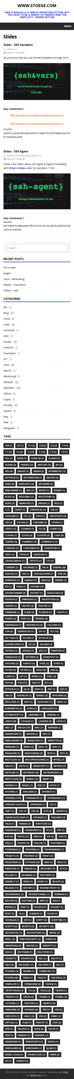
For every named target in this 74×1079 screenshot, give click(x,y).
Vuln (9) (38, 1028)
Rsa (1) (56, 900)
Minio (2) (29, 746)
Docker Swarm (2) (15, 592)
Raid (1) (48, 862)
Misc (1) (56, 746)
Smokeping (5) (13, 945)
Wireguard (9, 428)
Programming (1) (54, 849)
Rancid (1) (30, 868)
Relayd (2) (58, 881)
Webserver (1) (13, 1041)
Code (6, 324)
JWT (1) (51, 689)
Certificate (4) (58, 516)
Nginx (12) (32, 778)
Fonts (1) (62, 612)
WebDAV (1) (24, 1035)
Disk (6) (62, 573)
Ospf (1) (9, 811)
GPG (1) (42, 650)
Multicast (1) (12, 759)
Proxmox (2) (31, 855)
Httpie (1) (25, 670)
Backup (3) (52, 477)
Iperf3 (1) (37, 676)
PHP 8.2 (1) (23, 836)
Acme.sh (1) (37, 458)
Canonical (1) (38, 509)
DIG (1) (25, 573)
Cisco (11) (10, 528)
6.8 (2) (42, 445)
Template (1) (12, 984)
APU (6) (9, 471)
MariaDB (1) (54, 727)
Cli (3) (42, 528)
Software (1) (25, 952)
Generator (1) (26, 631)
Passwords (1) (33, 830)
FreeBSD (8, 347)
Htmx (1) (58, 663)
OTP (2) (47, 811)
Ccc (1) (27, 516)
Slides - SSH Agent (15, 151)
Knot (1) (62, 701)
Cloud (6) (27, 535)
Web (5, 422)
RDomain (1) (28, 875)
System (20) (11, 977)
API (5, 307)
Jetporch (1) (12, 689)
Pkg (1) (9, 843)
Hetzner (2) (31, 657)
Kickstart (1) (45, 701)
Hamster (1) (58, 650)
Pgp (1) (61, 830)
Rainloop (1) (12, 868)
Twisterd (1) (31, 1003)
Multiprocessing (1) (37, 759)
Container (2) (31, 548)
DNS (6, 336)
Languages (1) (49, 708)
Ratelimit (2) (48, 868)
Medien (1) (32, 733)
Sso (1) (60, 964)
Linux (6, 364)
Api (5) (59, 464)
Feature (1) (44, 605)
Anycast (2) (44, 464)
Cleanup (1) (27, 528)
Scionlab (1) (12, 920)
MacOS (7, 370)
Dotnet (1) (36, 592)
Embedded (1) (29, 599)
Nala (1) (9, 766)
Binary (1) (59, 490)
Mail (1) (39, 727)
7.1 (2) (8, 451)
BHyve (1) (44, 490)
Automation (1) (33, 477)
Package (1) (39, 817)
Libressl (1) (53, 714)
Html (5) (44, 663)
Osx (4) (35, 811)
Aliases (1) (54, 458)
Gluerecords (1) (14, 644)
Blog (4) (9, 496)
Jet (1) (48, 682)
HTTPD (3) (10, 670)
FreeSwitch (9, 353)
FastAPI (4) (27, 605)
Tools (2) (45, 990)
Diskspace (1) (12, 580)
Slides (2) (50, 939)
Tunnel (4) (61, 996)
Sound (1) (10, 958)
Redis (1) (28, 881)
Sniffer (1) (32, 945)
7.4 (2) (42, 451)
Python (7, 393)
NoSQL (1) (27, 785)
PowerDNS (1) (13, 849)
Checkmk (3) (40, 522)
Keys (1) (28, 701)
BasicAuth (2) (26, 484)
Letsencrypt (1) (14, 714)
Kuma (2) (31, 708)
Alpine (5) (10, 464)
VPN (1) (9, 1028)
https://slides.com (20, 168)
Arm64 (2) (38, 471)
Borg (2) (9, 503)
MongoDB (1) (12, 753)
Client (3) (55, 528)
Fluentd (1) (45, 612)
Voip (5, 416)
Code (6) (59, 535)
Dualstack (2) (55, 592)
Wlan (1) (51, 1048)
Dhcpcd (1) (11, 573)
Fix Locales (9, 267)
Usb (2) (58, 1009)
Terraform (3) (32, 984)
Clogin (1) (11, 535)
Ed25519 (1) (11, 599)
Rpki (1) (44, 900)
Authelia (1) (12, 477)
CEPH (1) (40, 516)
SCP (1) (27, 920)
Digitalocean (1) (43, 573)
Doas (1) (21, 586)
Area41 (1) (23, 471)
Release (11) (11, 887)
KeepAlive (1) (24, 695)
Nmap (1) (47, 778)
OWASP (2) (61, 811)
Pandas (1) (25, 823)
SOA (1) (9, 952)
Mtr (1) (51, 753)
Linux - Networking (13, 279)
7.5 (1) (53, 451)
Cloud (6, 318)
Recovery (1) (47, 875)
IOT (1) (23, 676)
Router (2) (11, 900)
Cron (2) (24, 554)
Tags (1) (41, 977)
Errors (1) (11, 605)
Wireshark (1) (33, 1048)
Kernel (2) (41, 695)
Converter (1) (52, 548)
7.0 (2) (65, 445)
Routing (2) (28, 900)
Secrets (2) (28, 926)
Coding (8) (11, 541)
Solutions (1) (45, 952)
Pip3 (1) (62, 836)
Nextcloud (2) (13, 778)
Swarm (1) (28, 971)
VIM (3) (42, 1016)
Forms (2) (10, 618)
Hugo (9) (41, 670)
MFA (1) (46, 733)
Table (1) (28, 977)
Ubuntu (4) (49, 1003)
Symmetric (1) (47, 971)
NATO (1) (23, 766)
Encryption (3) (50, 599)
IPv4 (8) (9, 682)
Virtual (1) (11, 1022)
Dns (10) (45, 580)
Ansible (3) (27, 464)
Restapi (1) (29, 887)
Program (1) (32, 849)
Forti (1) (25, 618)
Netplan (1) (11, 772)
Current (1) (11, 567)
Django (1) (30, 580)
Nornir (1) (11, 785)
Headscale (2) (12, 657)
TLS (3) (31, 990)
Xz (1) (8, 1061)
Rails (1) (61, 862)
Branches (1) (26, 503)
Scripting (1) (58, 920)
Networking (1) (52, 772)
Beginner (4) (46, 484)
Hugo (65, 1072)
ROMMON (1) (61, 894)
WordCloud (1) (36, 1054)
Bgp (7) (30, 490)
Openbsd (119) (13, 798)
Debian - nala (10, 290)
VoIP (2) (56, 1022)
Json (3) (38, 689)
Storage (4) (11, 971)
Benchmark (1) (13, 490)
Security (7, 405)
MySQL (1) (59, 759)
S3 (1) (21, 913)
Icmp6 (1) (10, 676)
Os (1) (53, 804)
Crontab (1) (40, 554)
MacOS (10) (24, 727)
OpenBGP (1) (48, 791)
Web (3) (9, 1035)
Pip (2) (50, 836)
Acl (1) (8, 458)
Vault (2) (29, 1016)
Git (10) (54, 631)
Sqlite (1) (56, 958)
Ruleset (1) (57, 907)
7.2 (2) (19, 451)
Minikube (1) (12, 746)
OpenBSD (20, 52)
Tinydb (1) (51, 984)
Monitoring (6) (34, 753)
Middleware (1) (14, 740)
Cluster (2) (43, 535)
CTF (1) (50, 560)
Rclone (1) (11, 875)
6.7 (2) (31, 445)
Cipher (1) (56, 522)
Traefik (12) (11, 996)
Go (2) (32, 644)
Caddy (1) (20, 509)
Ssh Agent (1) (25, 964)
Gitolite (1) (45, 637)
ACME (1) (21, 458)
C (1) (7, 509)
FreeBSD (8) (41, 618)
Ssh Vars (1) (44, 964)
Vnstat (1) (42, 1022)
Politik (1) (40, 843)
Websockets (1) (34, 1041)
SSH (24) (9, 964)
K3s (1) (63, 689)
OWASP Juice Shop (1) (17, 817)
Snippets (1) (49, 945)
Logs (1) (60, 721)
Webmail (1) (41, 1035)
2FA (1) (8, 445)
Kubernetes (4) (13, 708)
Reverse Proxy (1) (50, 887)
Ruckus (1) (40, 907)
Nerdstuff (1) (41, 766)
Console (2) (12, 548)
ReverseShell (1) (14, 894)
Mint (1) (43, 746)
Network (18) (31, 772)
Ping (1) (38, 836)
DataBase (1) (30, 567)
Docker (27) (37, 586)
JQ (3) (27, 689)
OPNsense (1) (37, 804)
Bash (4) (9, 484)
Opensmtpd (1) (34, 798)
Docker (7, 341)
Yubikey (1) (22, 1061)
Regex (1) (42, 881)
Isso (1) (36, 682)
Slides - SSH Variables (18, 45)
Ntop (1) (55, 785)
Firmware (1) (12, 612)
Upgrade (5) (31, 1009)
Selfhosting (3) (36, 932)
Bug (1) (58, 503)
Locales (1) (27, 721)
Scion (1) (52, 913)
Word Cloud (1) (14, 1054)
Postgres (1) (58, 843)
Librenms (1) (35, 714)
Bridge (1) (44, 503)
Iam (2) (54, 670)
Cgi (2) (8, 522)
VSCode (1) (23, 1028)
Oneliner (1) (30, 791)
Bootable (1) (26, 496)
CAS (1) (54, 509)
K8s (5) (8, 695)
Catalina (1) (12, 516)
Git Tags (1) (11, 637)
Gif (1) (42, 631)
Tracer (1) (61, 990)
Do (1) (8, 586)
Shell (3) (10, 939)
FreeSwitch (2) (34, 625)
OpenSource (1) (56, 798)
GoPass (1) (28, 650)
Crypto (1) (35, 560)
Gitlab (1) (28, 637)
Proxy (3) (48, 855)
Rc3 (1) (63, 868)
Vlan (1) (26, 1022)
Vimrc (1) (56, 1016)
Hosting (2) (11, 663)
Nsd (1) (41, 785)
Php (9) (9, 836)
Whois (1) (53, 1041)
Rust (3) (9, 913)
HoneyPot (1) (51, 657)
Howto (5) (29, 663)
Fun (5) (9, 631)
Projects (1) (12, 855)
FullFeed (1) (54, 625)
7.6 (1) (64, 451)
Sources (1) (27, 958)
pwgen (7, 273)
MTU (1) (64, 753)
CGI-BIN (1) (22, 522)
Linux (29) (10, 721)
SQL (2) (42, 958)
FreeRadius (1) (13, 625)
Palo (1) (9, 823)
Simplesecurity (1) (30, 939)
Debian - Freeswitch (14, 284)
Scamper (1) (35, 913)
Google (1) (11, 650)
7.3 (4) (31, 451)
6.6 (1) (20, 445)
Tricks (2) (28, 996)
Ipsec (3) (51, 676)
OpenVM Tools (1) (15, 804)
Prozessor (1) (13, 862)
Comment (9, 330)
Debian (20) (59, 567)
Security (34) (46, 926)
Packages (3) (58, 817)
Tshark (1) (44, 996)
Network (11, 52)
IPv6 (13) (22, 682)
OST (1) (22, 811)
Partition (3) (43, 823)
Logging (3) (45, 721)
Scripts (7, 399)
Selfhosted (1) (13, 932)
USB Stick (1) (12, 1016)
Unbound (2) (12, 1009)
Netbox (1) (60, 766)
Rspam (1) (10, 907)
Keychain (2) (59, 695)
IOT (5, 359)
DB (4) (45, 567)
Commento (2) (49, 541)
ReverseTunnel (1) (39, 894)
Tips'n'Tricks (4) (14, 990)
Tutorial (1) (12, 1003)
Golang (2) (46, 644)
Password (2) (12, 830)
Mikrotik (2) (55, 740)
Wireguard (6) (13, 1048)
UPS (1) (46, 1009)
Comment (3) (29, 541)
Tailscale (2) (58, 977)
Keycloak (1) (12, 701)
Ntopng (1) (11, 791)
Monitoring (9, 376)
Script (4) (41, 920)
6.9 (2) (54, 445)
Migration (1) (35, 740)
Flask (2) (29, 612)
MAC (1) (9, 727)
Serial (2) (54, 932)
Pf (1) (49, 830)
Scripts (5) (11, 926)
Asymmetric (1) (57, 471)
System (7, 411)
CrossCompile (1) (15, 560)
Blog (6, 313)
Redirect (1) (12, 881)
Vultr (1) (53, 1028)
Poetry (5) (23, 843)
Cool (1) (9, 554)
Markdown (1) (13, 733)
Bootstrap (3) (47, 496)
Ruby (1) (24, 907)
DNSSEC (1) (61, 580)
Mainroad (35, 1075)
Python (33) (32, 862)
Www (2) (55, 1054)
